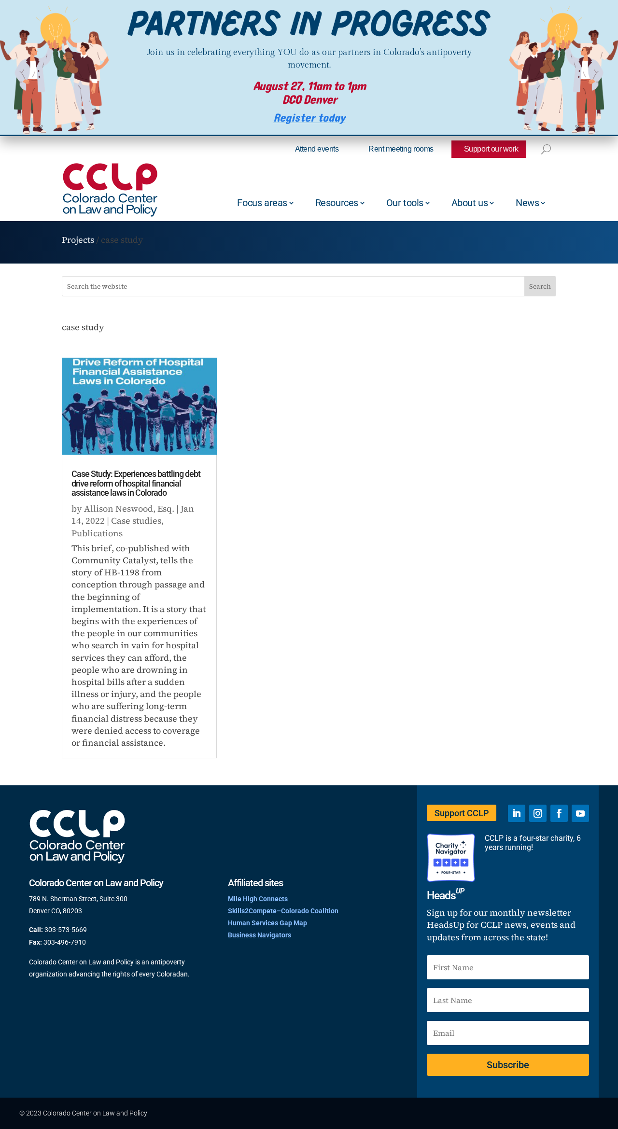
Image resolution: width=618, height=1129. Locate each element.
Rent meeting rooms (400, 149)
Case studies (136, 521)
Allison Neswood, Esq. (129, 508)
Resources (336, 203)
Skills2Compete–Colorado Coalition (283, 911)
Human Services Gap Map (267, 923)
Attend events (317, 149)
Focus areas (262, 203)
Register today (309, 118)
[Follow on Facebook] (559, 813)
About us (469, 203)
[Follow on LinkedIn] (516, 813)
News (527, 203)
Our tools (404, 203)
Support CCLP (462, 813)
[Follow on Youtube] (580, 813)
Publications (97, 533)
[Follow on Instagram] (538, 813)
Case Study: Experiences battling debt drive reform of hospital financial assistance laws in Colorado (135, 483)
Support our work (491, 149)
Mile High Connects (258, 899)
